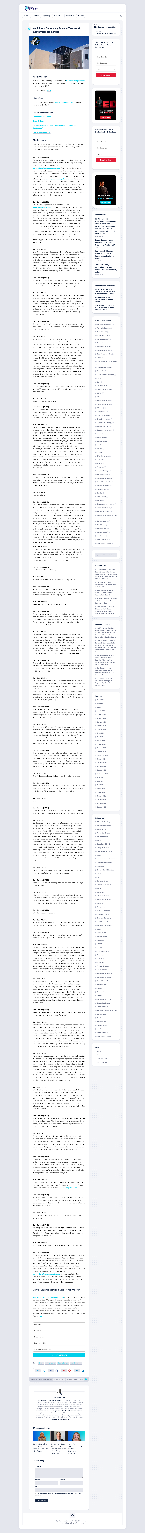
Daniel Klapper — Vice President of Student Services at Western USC (105, 242)
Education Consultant (104, 404)
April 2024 (100, 737)
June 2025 (100, 700)
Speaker (99, 493)
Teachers (69, 1379)
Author (99, 343)
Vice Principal (101, 536)
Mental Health (101, 437)
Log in (99, 1051)
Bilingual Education (103, 350)
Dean (98, 382)
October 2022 (101, 770)
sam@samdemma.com (42, 207)
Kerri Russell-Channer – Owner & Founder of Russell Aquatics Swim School (104, 593)
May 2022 (100, 781)
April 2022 (100, 785)
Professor (100, 467)
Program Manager (103, 471)
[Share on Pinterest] (65, 1370)
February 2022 (101, 792)
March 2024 (101, 740)
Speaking (46, 16)
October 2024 (101, 729)
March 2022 (101, 788)
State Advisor (101, 496)
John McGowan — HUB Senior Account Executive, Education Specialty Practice (104, 307)
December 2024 (102, 722)
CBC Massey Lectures (42, 132)
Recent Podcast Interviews (105, 285)
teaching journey (76, 1363)
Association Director (104, 335)
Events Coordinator (103, 415)
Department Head (103, 386)
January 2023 (101, 759)
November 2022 (102, 766)
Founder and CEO (102, 426)
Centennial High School (75, 81)
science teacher (50, 1363)
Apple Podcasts (61, 102)
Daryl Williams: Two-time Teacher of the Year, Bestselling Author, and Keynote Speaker (105, 291)
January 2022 (101, 796)
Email (49, 90)
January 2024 (101, 748)
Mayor (99, 434)
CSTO (99, 378)
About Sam (35, 16)
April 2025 (100, 707)
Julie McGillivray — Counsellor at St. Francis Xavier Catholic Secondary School (106, 601)
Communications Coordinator (107, 361)
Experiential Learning (104, 423)
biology (41, 1363)
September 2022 (102, 774)
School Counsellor (103, 485)
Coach (99, 357)
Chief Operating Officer (104, 354)
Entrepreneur (101, 411)
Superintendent (102, 521)
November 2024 (102, 726)
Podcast (57, 16)
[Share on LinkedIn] (78, 1370)
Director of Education (104, 389)
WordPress (71, 1523)
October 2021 (101, 807)
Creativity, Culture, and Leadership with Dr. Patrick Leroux (104, 299)
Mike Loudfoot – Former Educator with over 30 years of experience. (105, 662)
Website (37, 1486)
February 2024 (101, 744)
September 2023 (102, 755)
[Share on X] (39, 1370)
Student (99, 500)
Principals (100, 463)
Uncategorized (102, 532)
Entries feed (101, 1055)
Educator (100, 408)
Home (25, 16)
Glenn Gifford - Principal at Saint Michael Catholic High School (104, 658)
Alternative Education (104, 328)
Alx (83, 1523)
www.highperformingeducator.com (46, 168)
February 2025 (101, 714)
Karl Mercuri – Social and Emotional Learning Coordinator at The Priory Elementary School (58, 1448)
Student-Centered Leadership (106, 515)
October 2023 (101, 751)
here (40, 1316)
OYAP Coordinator (103, 456)
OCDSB (99, 452)
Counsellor (100, 371)
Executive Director (103, 419)
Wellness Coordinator (104, 543)
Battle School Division (104, 346)
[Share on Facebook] (52, 1370)
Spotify (70, 102)
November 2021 (102, 803)
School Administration (104, 478)
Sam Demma (48, 1379)
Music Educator (102, 441)
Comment (39, 1466)
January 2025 (101, 718)
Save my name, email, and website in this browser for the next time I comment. (58, 1495)
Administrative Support (104, 324)
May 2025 (100, 703)
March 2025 (101, 711)
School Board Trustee (104, 482)
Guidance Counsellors (104, 430)
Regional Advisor (102, 474)
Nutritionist (100, 445)
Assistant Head (102, 332)
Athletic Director (102, 339)
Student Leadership (103, 508)
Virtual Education (102, 539)
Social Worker (101, 489)
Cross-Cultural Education (105, 374)
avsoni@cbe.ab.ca (70, 1188)
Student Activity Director (105, 504)
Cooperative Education (104, 367)
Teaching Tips (78, 1379)
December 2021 (102, 799)
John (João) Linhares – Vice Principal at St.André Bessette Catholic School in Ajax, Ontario (105, 635)
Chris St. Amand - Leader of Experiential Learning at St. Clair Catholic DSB (105, 643)
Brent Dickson (38, 121)
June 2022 (100, 777)
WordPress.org (102, 1062)
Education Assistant (103, 400)
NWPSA (99, 448)
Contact (81, 16)
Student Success (63, 1363)
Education (100, 397)
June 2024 (100, 733)
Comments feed (102, 1058)
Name (37, 1480)
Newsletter (70, 16)
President (100, 459)
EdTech (99, 393)
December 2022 (102, 762)
